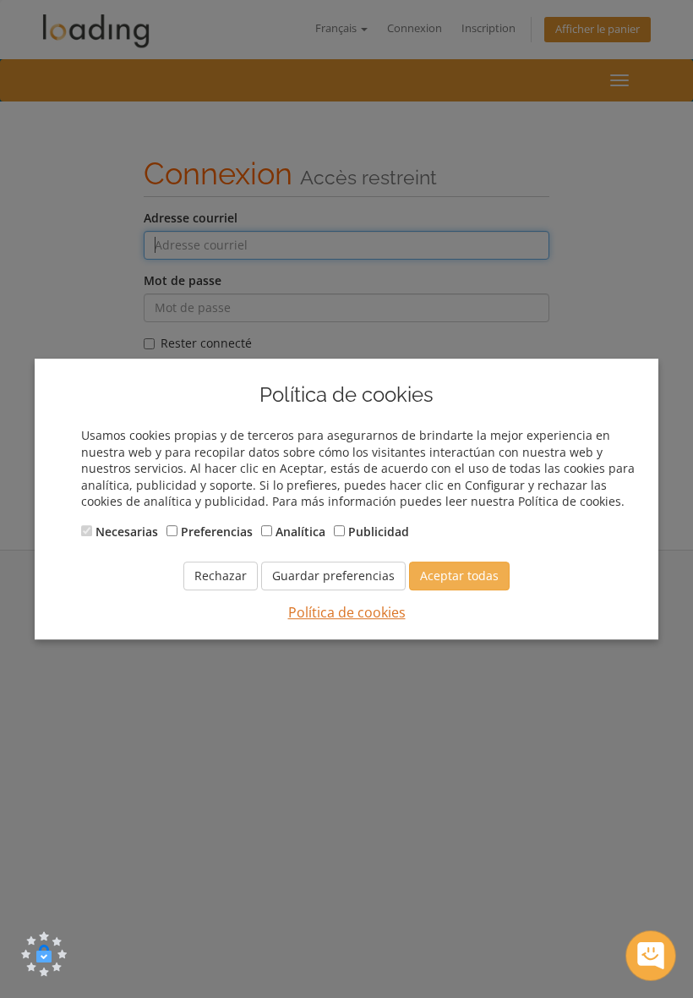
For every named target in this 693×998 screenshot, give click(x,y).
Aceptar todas (459, 576)
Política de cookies (347, 612)
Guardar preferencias (333, 576)
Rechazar (220, 576)
